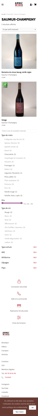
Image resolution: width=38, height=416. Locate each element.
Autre (8, 235)
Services (5, 354)
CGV (3, 365)
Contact (8, 377)
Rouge (8, 212)
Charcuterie (10, 154)
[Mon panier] (35, 5)
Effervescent (11, 223)
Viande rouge (10, 191)
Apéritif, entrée (11, 147)
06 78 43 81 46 (10, 373)
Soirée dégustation (13, 238)
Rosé (8, 220)
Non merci (20, 412)
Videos (4, 346)
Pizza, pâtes (10, 177)
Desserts (9, 161)
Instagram (5, 384)
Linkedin (5, 392)
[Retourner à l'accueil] (19, 4)
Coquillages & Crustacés (14, 158)
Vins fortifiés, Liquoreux (15, 227)
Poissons (9, 184)
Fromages (9, 165)
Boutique (5, 342)
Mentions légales (8, 369)
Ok (33, 407)
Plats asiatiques (11, 180)
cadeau (9, 242)
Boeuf (8, 150)
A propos (5, 350)
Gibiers (8, 169)
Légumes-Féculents (13, 173)
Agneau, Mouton (12, 143)
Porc (7, 188)
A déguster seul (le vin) (14, 139)
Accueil (3, 14)
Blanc (8, 216)
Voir (34, 247)
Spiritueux (10, 231)
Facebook (5, 396)
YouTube (5, 388)
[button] (3, 4)
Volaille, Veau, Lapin (13, 195)
